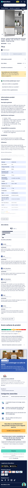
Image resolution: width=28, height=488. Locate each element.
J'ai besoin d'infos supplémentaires (10, 90)
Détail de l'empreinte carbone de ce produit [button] (12, 344)
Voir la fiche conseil (20, 369)
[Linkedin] (2, 480)
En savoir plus (15, 458)
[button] (6, 183)
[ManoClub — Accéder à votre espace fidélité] (18, 1)
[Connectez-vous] (21, 1)
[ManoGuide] (24, 485)
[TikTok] (15, 480)
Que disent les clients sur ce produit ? (10, 87)
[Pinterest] (8, 480)
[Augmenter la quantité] (7, 54)
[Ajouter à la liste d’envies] (24, 34)
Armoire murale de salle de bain (8, 390)
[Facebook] (5, 480)
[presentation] (24, 345)
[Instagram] (11, 480)
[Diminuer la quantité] (2, 54)
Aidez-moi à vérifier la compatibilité (10, 84)
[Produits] (2, 5)
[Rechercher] (4, 5)
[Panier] (24, 1)
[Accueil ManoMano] (8, 1)
